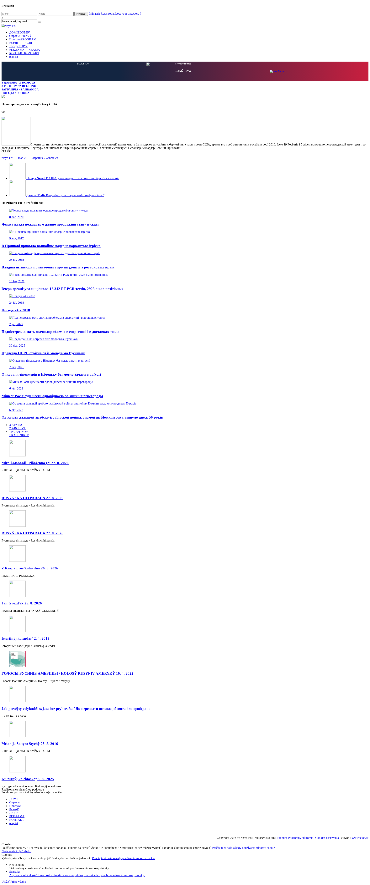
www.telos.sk (360, 837)
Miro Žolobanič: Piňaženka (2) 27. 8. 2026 (35, 462)
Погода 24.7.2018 (16, 310)
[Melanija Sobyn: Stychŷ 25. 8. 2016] (185, 729)
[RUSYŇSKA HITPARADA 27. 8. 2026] (185, 483)
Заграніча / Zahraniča (44, 157)
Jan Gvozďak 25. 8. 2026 (22, 603)
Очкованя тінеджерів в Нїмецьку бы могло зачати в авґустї (51, 374)
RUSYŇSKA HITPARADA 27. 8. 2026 (32, 498)
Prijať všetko (23, 850)
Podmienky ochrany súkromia (295, 837)
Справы (20, 36)
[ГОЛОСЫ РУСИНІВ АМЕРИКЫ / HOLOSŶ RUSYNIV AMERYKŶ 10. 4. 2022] (185, 659)
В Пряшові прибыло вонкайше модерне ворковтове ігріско (51, 245)
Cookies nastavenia (327, 837)
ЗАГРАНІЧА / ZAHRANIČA (20, 89)
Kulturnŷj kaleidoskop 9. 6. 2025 (28, 778)
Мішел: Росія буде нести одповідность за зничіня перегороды (52, 396)
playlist (13, 56)
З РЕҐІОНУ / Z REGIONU (19, 86)
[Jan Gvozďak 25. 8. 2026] (185, 588)
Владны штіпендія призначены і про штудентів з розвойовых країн (58, 267)
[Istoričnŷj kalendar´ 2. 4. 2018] (185, 623)
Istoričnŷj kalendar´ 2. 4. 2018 (25, 638)
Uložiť (6, 881)
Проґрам (22, 39)
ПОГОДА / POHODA (15, 92)
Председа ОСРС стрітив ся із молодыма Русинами (43, 353)
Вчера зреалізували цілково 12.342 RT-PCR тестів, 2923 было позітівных (63, 288)
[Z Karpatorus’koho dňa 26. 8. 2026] (185, 553)
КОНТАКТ (24, 53)
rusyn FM (7, 157)
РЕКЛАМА (24, 49)
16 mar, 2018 (22, 157)
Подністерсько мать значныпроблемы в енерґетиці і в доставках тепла (60, 331)
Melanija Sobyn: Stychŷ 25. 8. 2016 (30, 743)
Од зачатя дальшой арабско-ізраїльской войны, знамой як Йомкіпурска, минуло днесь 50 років (82, 417)
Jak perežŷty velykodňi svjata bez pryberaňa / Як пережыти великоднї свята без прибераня (76, 708)
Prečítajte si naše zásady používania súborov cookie (243, 847)
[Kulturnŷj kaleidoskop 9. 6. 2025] (185, 764)
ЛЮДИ (18, 46)
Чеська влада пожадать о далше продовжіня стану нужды (50, 224)
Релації (20, 42)
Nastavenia (9, 850)
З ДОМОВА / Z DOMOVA (18, 82)
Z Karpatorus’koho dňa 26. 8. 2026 (30, 568)
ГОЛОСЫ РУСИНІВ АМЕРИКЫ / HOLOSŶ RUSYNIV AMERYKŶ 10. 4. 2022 (67, 673)
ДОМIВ (19, 32)
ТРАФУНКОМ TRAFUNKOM (19, 433)
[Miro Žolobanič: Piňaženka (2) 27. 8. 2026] (185, 448)
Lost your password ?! (128, 13)
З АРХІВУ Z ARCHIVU (17, 426)
